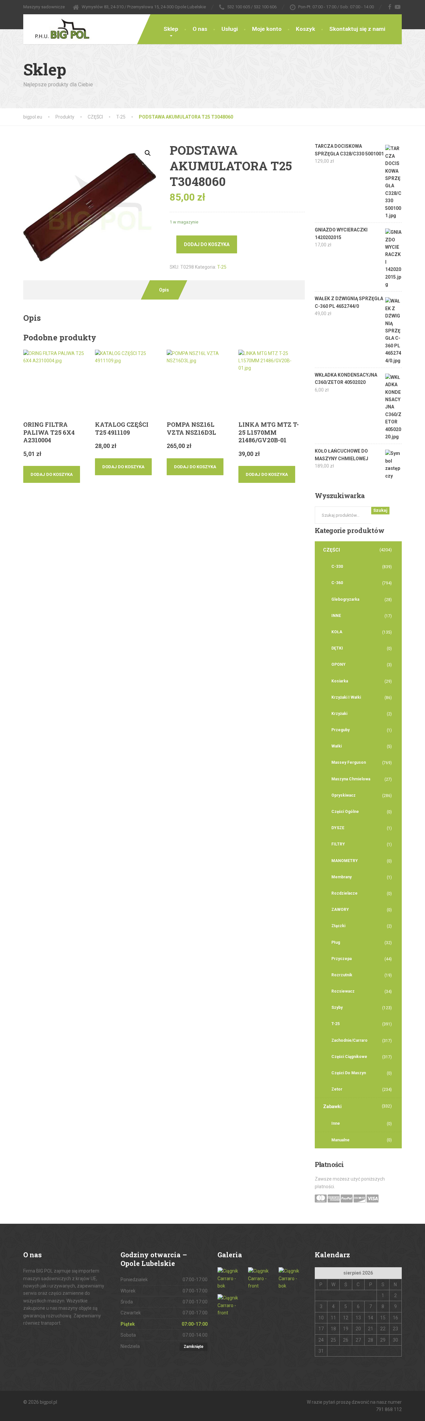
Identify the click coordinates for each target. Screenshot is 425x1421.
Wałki (336, 746)
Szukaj (380, 510)
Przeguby (340, 730)
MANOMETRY (344, 860)
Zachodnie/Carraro (349, 1040)
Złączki (338, 926)
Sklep (171, 29)
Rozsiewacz (343, 991)
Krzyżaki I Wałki (346, 697)
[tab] (164, 290)
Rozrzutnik (341, 975)
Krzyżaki (339, 713)
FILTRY (338, 844)
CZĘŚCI (331, 550)
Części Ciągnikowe (349, 1056)
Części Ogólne (345, 811)
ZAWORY (340, 909)
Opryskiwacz (343, 795)
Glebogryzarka (345, 599)
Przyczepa (341, 958)
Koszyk (305, 29)
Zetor (336, 1089)
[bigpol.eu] (57, 27)
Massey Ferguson (348, 762)
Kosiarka (339, 681)
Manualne (340, 1140)
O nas (200, 29)
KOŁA (336, 632)
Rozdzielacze (344, 893)
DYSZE (337, 828)
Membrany (341, 877)
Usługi (229, 29)
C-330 (337, 566)
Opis (164, 290)
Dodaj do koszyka (206, 244)
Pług (335, 942)
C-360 (337, 582)
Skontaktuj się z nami (357, 29)
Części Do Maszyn (348, 1073)
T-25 (221, 267)
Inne (335, 1123)
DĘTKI (337, 648)
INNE (336, 615)
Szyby (337, 1007)
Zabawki (332, 1106)
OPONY (338, 664)
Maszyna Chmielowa (350, 779)
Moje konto (267, 29)
